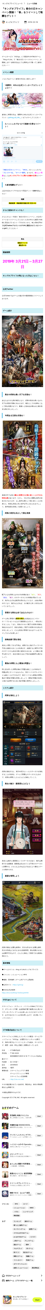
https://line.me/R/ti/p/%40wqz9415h (15, 993)
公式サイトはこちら (22, 1023)
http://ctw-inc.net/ (17, 1079)
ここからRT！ (23, 233)
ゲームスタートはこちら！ (22, 282)
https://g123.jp (18, 985)
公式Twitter (22, 304)
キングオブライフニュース (12, 3)
